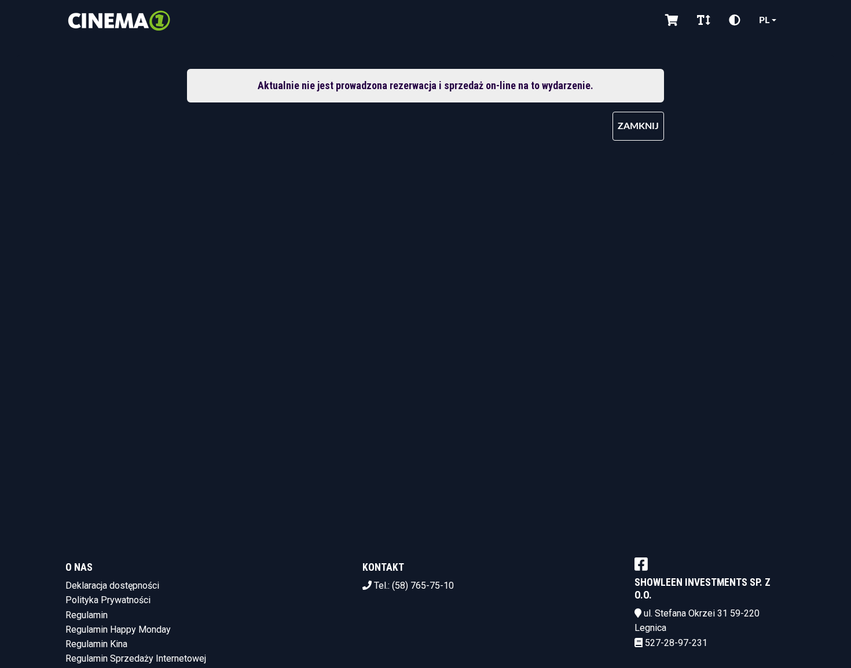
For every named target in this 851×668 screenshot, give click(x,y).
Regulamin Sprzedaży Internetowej (135, 658)
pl (764, 20)
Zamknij (638, 126)
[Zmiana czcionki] (704, 20)
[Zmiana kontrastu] (735, 20)
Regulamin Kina (96, 643)
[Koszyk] (672, 20)
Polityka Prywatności (108, 599)
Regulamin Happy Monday (118, 629)
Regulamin (86, 615)
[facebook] (641, 563)
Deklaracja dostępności (112, 585)
